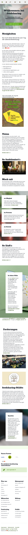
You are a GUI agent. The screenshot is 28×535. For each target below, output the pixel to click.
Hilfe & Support (18, 483)
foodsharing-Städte (19, 511)
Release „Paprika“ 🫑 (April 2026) (9, 529)
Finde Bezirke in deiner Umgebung (14, 309)
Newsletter (3, 495)
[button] (10, 2)
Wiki (16, 485)
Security (17, 493)
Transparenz (4, 517)
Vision (2, 483)
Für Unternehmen (5, 500)
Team (2, 489)
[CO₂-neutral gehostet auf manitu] (3, 457)
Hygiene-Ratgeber (19, 487)
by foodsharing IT (12, 530)
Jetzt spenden (11, 469)
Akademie (17, 500)
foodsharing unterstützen (11, 437)
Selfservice (3, 515)
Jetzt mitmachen (14, 24)
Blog (2, 487)
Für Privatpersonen (5, 502)
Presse (2, 493)
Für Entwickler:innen (5, 504)
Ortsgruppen (4, 506)
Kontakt (17, 527)
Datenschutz (11, 527)
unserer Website (15, 88)
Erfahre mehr (5, 152)
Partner (3, 491)
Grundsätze (3, 485)
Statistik (17, 489)
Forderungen (18, 513)
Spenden (3, 511)
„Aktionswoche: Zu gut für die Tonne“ (13, 90)
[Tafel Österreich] (4, 461)
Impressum (4, 527)
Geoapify (11, 318)
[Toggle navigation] (25, 2)
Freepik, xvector (20, 319)
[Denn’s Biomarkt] (11, 457)
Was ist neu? (18, 491)
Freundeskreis (4, 513)
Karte (13, 278)
